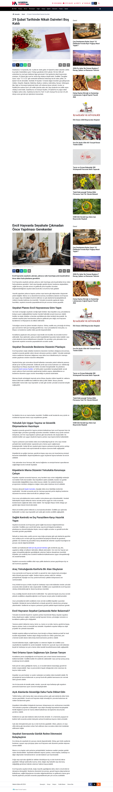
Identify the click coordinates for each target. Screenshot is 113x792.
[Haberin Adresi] (20, 3)
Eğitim (49, 9)
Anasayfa (17, 14)
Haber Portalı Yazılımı (20, 789)
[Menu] (100, 9)
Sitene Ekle (70, 784)
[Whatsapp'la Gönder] (25, 65)
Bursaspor (32, 9)
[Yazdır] (29, 65)
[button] (60, 65)
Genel (66, 9)
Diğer (38, 9)
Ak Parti (14, 9)
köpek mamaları (29, 489)
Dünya (43, 9)
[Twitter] (17, 65)
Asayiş (20, 9)
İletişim (54, 784)
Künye (48, 784)
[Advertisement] (41, 400)
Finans (61, 9)
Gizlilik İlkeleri (61, 784)
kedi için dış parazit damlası (37, 548)
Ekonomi (54, 9)
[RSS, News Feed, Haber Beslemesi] (99, 784)
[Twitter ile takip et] (95, 3)
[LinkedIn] (21, 65)
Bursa (25, 9)
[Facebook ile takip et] (92, 3)
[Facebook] (14, 65)
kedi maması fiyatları (26, 369)
